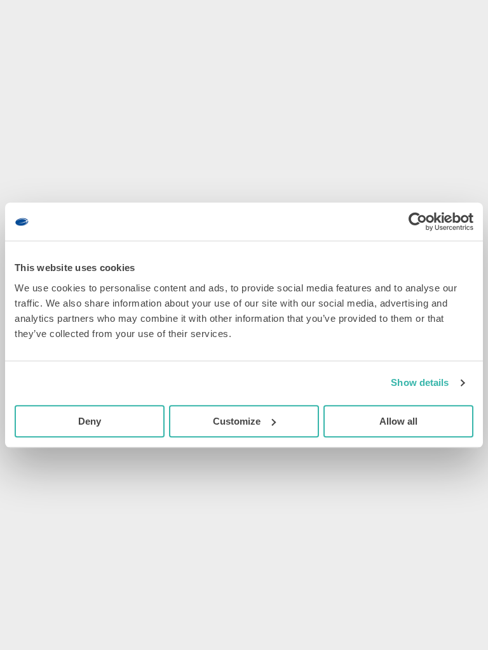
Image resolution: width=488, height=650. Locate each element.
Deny (89, 421)
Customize (237, 421)
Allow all (398, 421)
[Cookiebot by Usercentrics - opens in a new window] (417, 221)
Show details (420, 382)
